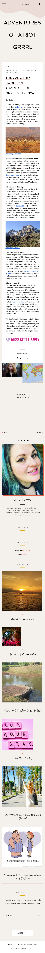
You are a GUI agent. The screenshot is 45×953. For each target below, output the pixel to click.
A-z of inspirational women (16, 903)
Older (39, 432)
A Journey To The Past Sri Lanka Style (22, 710)
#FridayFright (9, 900)
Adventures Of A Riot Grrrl (22, 35)
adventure (10, 70)
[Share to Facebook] (17, 358)
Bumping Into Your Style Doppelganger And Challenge (22, 876)
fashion (22, 550)
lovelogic (29, 948)
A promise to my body (32, 900)
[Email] (27, 358)
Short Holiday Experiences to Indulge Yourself (22, 816)
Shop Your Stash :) (22, 758)
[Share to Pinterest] (24, 358)
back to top (22, 933)
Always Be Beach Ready (22, 619)
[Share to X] (21, 358)
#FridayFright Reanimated (22, 654)
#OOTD (19, 900)
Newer (6, 432)
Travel (15, 72)
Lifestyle (26, 70)
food (22, 554)
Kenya (18, 70)
